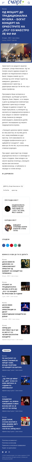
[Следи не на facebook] (3, 452)
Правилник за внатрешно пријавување (14, 445)
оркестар (14, 190)
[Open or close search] (28, 2)
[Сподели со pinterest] (11, 245)
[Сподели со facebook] (3, 245)
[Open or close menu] (3, 3)
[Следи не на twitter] (6, 452)
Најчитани (7, 350)
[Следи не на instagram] (9, 452)
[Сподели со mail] (15, 245)
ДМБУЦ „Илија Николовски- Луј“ (13, 186)
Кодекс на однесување (9, 448)
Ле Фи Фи (6, 190)
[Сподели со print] (19, 245)
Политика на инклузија (9, 443)
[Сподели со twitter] (7, 245)
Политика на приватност (9, 440)
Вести (4, 376)
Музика (4, 9)
